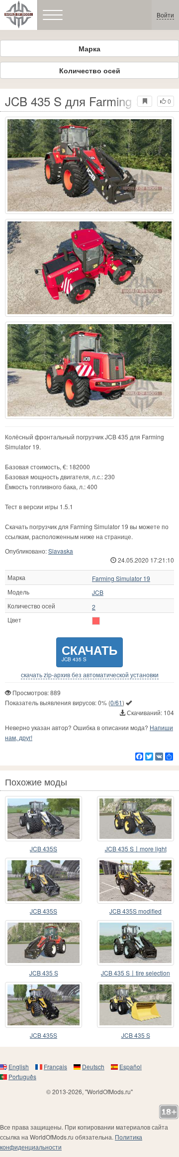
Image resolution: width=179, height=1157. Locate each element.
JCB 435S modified (135, 911)
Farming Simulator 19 (121, 578)
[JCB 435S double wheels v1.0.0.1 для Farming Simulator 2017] (43, 819)
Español (130, 1066)
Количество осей (89, 70)
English (18, 1066)
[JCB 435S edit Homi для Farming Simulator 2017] (43, 881)
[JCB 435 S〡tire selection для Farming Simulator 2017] (135, 943)
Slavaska (60, 551)
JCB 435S (43, 848)
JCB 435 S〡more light (136, 848)
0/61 (116, 702)
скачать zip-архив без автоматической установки (90, 675)
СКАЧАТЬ (89, 652)
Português (22, 1076)
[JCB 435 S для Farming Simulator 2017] (89, 165)
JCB (97, 592)
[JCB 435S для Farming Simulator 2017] (43, 1005)
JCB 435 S (43, 972)
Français (55, 1066)
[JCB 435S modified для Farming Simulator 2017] (135, 881)
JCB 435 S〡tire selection (135, 972)
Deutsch (93, 1066)
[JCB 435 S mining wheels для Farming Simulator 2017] (135, 1005)
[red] (96, 621)
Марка (89, 48)
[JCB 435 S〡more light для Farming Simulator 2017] (135, 819)
